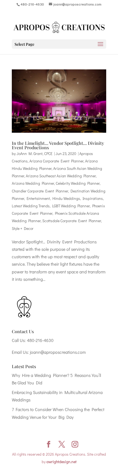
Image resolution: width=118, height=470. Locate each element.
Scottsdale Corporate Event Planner (71, 220)
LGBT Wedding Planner (71, 205)
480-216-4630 (40, 340)
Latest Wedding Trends (31, 205)
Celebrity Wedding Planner (78, 183)
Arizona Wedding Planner (33, 183)
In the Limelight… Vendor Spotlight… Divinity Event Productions (58, 145)
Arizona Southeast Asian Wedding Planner (61, 175)
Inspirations (93, 198)
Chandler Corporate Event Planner (40, 191)
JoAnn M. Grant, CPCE (34, 153)
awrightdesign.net (61, 461)
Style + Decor (22, 228)
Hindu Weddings (66, 198)
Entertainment (38, 198)
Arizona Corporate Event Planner (56, 161)
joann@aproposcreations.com (58, 352)
